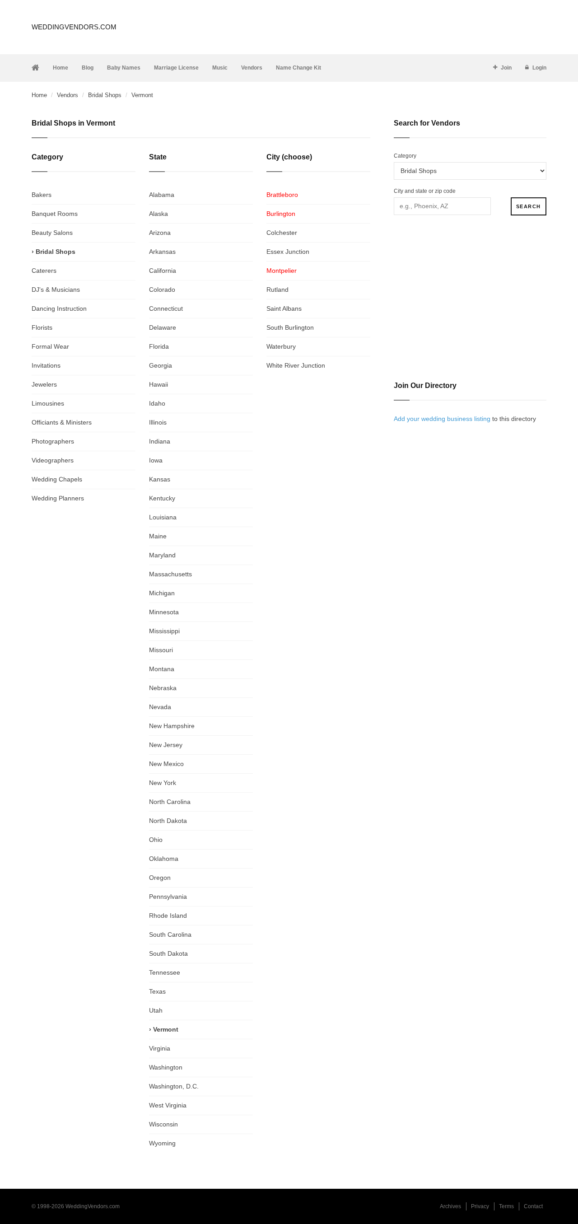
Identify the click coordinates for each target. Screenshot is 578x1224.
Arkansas (162, 251)
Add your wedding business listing (442, 418)
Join (506, 68)
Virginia (159, 1048)
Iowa (156, 460)
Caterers (44, 270)
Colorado (162, 289)
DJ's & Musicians (56, 289)
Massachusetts (170, 574)
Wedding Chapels (57, 479)
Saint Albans (284, 308)
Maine (158, 536)
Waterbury (281, 346)
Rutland (277, 289)
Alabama (161, 194)
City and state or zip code (425, 191)
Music (220, 68)
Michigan (162, 593)
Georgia (160, 365)
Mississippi (164, 631)
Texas (157, 991)
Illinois (158, 422)
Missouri (161, 650)
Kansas (159, 479)
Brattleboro (282, 194)
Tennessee (164, 972)
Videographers (53, 460)
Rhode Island (168, 915)
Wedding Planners (58, 498)
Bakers (41, 194)
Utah (156, 1010)
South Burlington (290, 327)
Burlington (280, 213)
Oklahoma (163, 858)
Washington (165, 1067)
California (162, 270)
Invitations (46, 365)
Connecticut (166, 308)
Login (539, 68)
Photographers (53, 441)
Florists (42, 327)
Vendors (251, 68)
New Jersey (165, 744)
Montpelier (281, 270)
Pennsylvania (168, 896)
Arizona (160, 232)
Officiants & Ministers (62, 422)
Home (60, 68)
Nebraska (163, 687)
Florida (159, 346)
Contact (533, 1206)
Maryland (162, 555)
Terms (506, 1206)
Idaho (157, 403)
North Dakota (168, 820)
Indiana (159, 441)
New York (162, 782)
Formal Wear (50, 346)
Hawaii (158, 384)
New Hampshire (172, 725)
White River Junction (295, 365)
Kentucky (162, 498)
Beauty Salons (52, 232)
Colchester (281, 232)
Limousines (48, 403)
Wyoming (162, 1143)
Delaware (162, 327)
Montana (161, 669)
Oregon (160, 877)
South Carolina (170, 934)
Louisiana (163, 517)
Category (405, 156)
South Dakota (168, 953)
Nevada (160, 706)
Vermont (165, 1029)
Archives (450, 1206)
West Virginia (167, 1105)
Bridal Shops (104, 95)
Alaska (158, 213)
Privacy (480, 1206)
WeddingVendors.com (74, 27)
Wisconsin (163, 1124)
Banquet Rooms (55, 213)
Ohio (156, 839)
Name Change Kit (298, 68)
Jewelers (44, 384)
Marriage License (176, 68)
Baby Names (123, 68)
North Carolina (170, 801)
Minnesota (164, 612)
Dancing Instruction (59, 308)
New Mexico (166, 763)
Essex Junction (287, 251)
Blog (87, 68)
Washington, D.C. (174, 1086)
